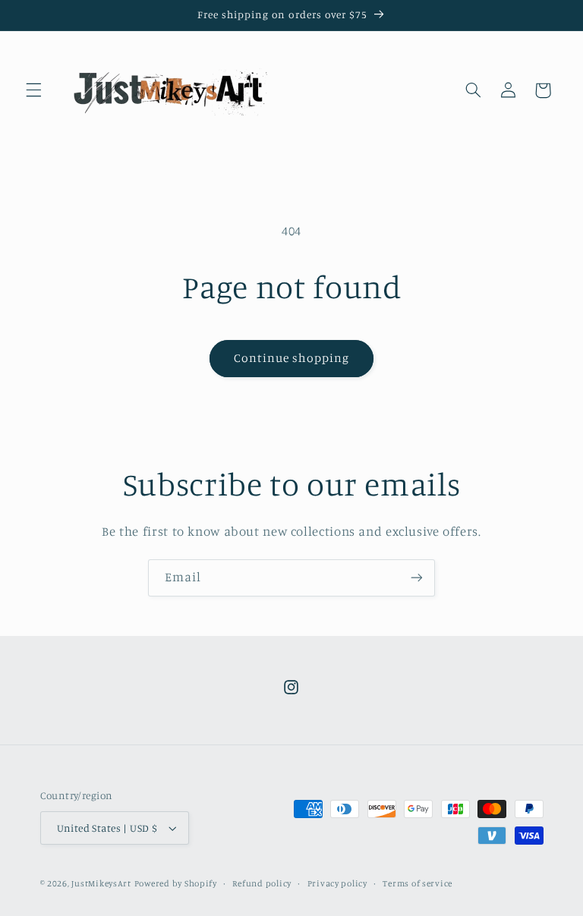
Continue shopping (292, 358)
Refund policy (262, 883)
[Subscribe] (416, 578)
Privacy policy (337, 883)
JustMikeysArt (101, 883)
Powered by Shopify (175, 883)
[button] (33, 90)
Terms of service (417, 883)
